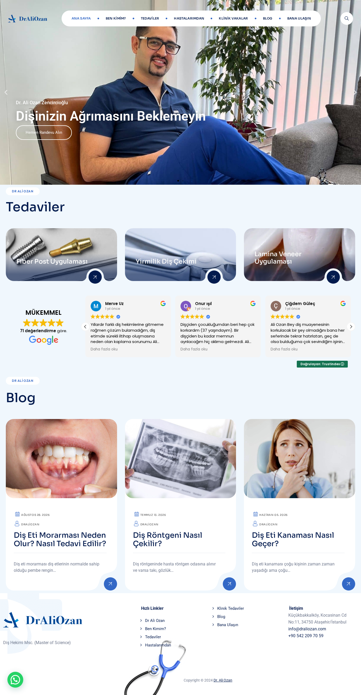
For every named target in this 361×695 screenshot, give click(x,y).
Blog (267, 18)
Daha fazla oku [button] (104, 349)
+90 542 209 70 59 (305, 635)
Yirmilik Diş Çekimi (166, 261)
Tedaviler (150, 18)
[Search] (346, 18)
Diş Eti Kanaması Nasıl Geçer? (293, 539)
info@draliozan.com (307, 628)
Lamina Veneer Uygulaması (278, 257)
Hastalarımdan (189, 18)
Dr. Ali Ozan (223, 680)
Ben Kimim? (116, 18)
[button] (6, 92)
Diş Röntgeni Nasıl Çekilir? (167, 539)
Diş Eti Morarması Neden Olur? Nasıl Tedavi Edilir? (60, 539)
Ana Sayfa (81, 18)
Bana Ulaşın (299, 18)
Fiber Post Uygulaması (52, 261)
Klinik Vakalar (233, 18)
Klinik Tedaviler (230, 608)
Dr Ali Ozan (155, 620)
